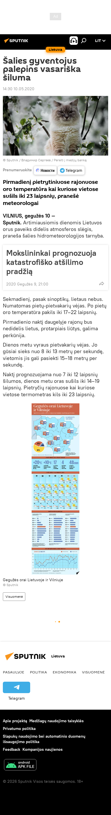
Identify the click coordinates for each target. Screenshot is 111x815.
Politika (38, 672)
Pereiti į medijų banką (70, 160)
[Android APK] (20, 765)
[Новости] (45, 170)
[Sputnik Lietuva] (17, 42)
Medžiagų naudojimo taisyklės (56, 720)
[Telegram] (71, 170)
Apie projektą (15, 720)
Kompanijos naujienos (42, 749)
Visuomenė (14, 596)
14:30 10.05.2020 (18, 88)
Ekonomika (64, 672)
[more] (101, 283)
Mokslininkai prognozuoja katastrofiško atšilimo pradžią (51, 262)
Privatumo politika (19, 728)
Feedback (11, 749)
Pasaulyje (13, 672)
